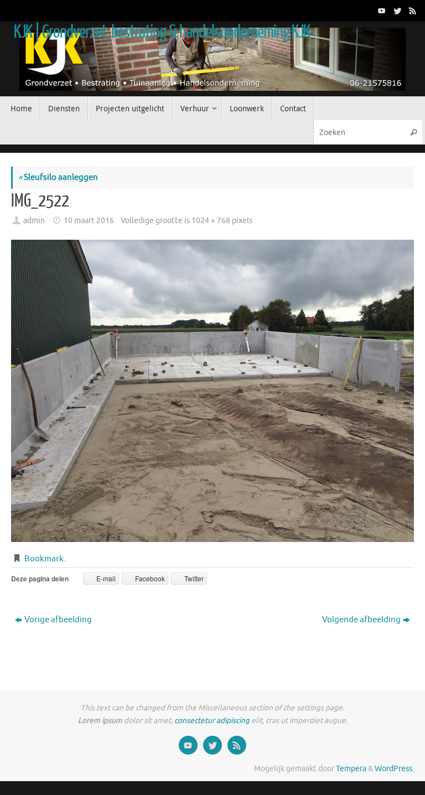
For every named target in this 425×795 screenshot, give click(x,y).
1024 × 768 (210, 220)
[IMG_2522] (212, 391)
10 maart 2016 (89, 220)
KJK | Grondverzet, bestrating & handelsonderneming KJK (162, 32)
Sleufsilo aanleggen (58, 177)
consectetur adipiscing (212, 720)
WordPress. (394, 768)
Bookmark (44, 559)
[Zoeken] (413, 132)
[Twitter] (396, 10)
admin (34, 220)
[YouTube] (380, 10)
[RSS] (411, 10)
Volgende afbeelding (361, 620)
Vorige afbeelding (58, 620)
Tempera (351, 768)
